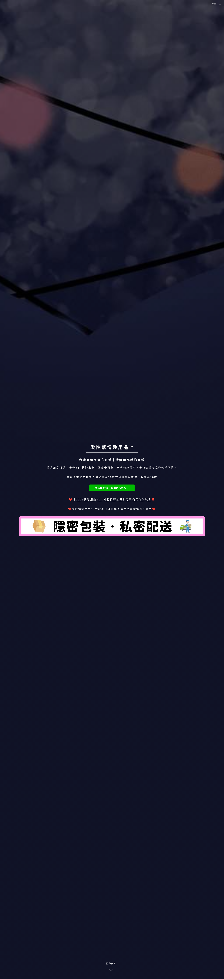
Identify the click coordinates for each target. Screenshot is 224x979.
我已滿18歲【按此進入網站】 (112, 487)
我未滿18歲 (149, 477)
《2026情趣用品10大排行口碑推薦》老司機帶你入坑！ (112, 499)
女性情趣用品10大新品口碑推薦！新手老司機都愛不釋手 (112, 509)
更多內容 (111, 963)
